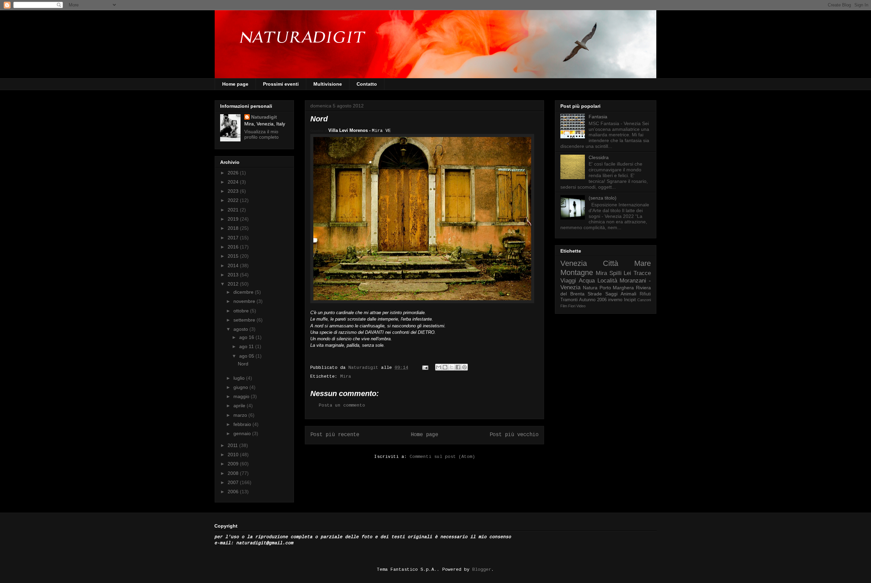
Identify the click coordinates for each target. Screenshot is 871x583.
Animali (628, 293)
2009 (234, 463)
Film (563, 306)
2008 (234, 473)
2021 (234, 209)
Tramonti (569, 299)
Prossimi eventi (281, 84)
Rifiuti (645, 294)
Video (581, 306)
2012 (234, 284)
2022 (234, 200)
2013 (234, 274)
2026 (234, 172)
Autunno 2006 (592, 299)
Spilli (615, 273)
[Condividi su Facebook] (458, 367)
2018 (234, 228)
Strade (595, 293)
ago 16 (247, 337)
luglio (239, 378)
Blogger (481, 569)
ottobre (241, 310)
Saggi (611, 293)
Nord (243, 363)
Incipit (630, 299)
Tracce (642, 273)
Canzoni (644, 300)
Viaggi (568, 280)
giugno (241, 387)
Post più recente (334, 435)
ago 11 (247, 346)
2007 (234, 482)
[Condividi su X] (451, 367)
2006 (234, 491)
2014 (234, 265)
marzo (240, 415)
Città (610, 263)
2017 (234, 237)
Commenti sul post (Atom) (442, 456)
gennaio (242, 433)
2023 (234, 191)
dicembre (244, 292)
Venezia (573, 263)
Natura (590, 287)
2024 (234, 182)
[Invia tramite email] (438, 367)
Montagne (576, 272)
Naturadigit (364, 367)
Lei (627, 273)
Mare (642, 263)
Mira (345, 376)
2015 (234, 256)
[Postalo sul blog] (445, 367)
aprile (240, 405)
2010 (234, 454)
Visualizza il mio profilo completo (261, 134)
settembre (245, 320)
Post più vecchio (514, 435)
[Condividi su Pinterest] (464, 367)
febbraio (242, 424)
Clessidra (599, 157)
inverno (615, 299)
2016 (234, 247)
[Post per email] (425, 367)
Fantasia (598, 116)
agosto (241, 329)
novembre (245, 301)
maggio (242, 396)
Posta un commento (342, 405)
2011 (233, 445)
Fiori (571, 306)
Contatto (367, 84)
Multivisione (327, 84)
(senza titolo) (603, 198)
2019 (234, 219)
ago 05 (247, 356)
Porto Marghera (616, 287)
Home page (235, 84)
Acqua (587, 280)
